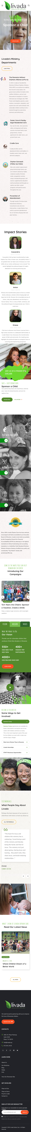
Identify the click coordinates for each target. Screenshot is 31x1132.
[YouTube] (17, 1050)
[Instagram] (10, 1050)
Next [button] (28, 597)
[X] (3, 1050)
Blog (3, 1068)
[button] (28, 5)
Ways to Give (5, 1088)
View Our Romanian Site (8, 1077)
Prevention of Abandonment (14, 913)
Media (3, 1070)
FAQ (3, 1072)
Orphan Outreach (13, 957)
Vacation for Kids (7, 601)
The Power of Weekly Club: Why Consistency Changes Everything (14, 966)
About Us (4, 1062)
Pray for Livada (6, 1094)
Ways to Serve (6, 1091)
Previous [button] (3, 597)
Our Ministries (5, 1065)
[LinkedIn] (13, 1050)
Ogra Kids (4, 957)
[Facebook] (6, 1050)
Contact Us (5, 1096)
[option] (15, 522)
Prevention (21, 957)
